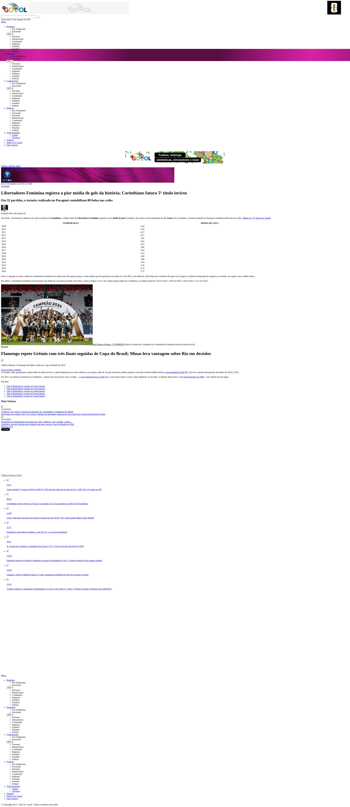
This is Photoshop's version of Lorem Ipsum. (26, 386)
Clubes (15, 135)
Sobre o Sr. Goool (14, 142)
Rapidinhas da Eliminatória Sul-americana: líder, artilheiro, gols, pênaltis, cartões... (36, 422)
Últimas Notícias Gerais (11, 475)
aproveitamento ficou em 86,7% (94, 377)
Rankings (11, 26)
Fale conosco (12, 145)
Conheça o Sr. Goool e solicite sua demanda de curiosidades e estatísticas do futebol (37, 412)
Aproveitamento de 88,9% (176, 372)
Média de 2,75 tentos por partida (257, 218)
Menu (3, 22)
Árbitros (10, 140)
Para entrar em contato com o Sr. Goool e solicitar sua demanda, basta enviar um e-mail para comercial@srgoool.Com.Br (53, 414)
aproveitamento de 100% (194, 377)
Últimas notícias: (8, 166)
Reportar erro (7, 427)
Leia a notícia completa (11, 370)
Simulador (11, 54)
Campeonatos (12, 81)
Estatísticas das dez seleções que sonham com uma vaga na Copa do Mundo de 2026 (37, 424)
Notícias (10, 108)
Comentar (5, 186)
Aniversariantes (13, 133)
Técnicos (16, 137)
